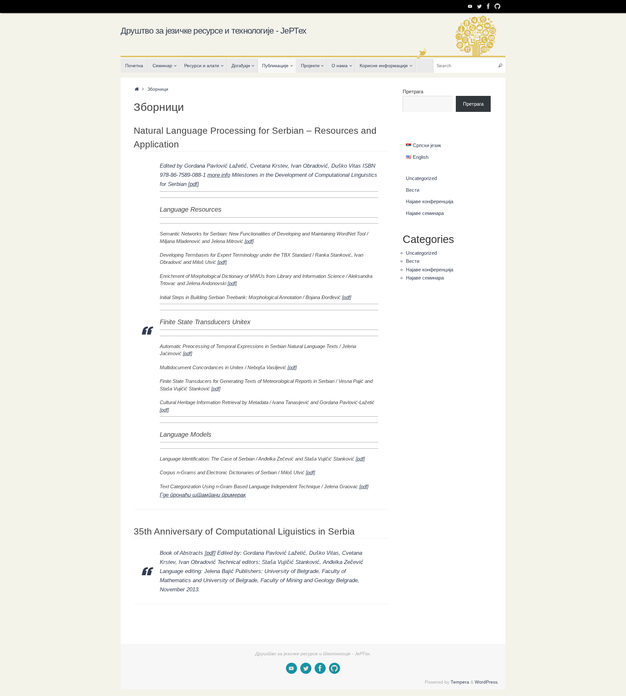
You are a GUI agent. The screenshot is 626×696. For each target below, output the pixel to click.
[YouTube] (470, 6)
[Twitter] (479, 6)
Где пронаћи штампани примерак (203, 495)
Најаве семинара (425, 213)
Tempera (460, 682)
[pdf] (193, 184)
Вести (412, 190)
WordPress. (487, 682)
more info (218, 175)
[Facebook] (488, 6)
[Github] (497, 6)
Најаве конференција (429, 201)
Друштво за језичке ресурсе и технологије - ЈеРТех (213, 30)
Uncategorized (421, 178)
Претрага (413, 91)
